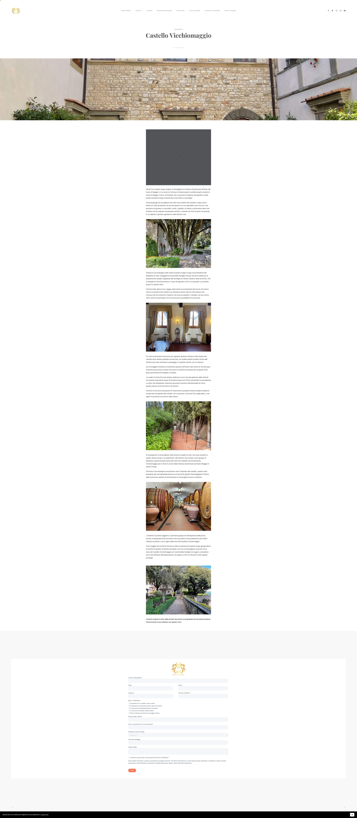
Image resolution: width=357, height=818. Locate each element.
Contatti (138, 10)
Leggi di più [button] (44, 814)
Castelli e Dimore (194, 10)
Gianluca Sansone (230, 10)
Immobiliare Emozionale (164, 10)
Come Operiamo (126, 10)
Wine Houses (180, 10)
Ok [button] (352, 814)
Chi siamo (149, 10)
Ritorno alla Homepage (212, 10)
